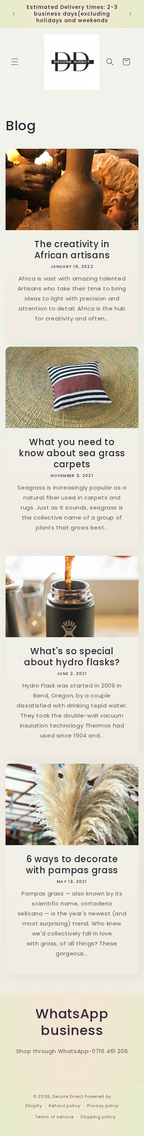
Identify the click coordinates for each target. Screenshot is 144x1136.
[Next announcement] (130, 14)
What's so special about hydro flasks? (72, 657)
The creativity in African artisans (72, 250)
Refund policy (64, 1106)
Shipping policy (98, 1117)
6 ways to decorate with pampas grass (72, 865)
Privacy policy (103, 1106)
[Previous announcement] (14, 14)
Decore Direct (67, 1096)
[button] (15, 62)
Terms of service (54, 1117)
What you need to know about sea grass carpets (72, 453)
